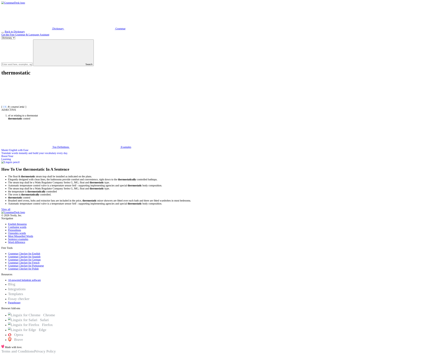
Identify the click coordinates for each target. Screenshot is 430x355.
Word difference (16, 242)
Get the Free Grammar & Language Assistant (25, 34)
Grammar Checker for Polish (23, 268)
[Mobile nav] (2, 32)
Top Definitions (61, 147)
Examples (125, 147)
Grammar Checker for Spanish (24, 256)
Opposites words (17, 233)
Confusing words (17, 227)
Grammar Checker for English (24, 253)
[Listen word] (26, 103)
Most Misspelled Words (20, 236)
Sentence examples (18, 239)
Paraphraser (14, 302)
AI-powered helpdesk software (24, 280)
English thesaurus (17, 224)
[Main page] (13, 2)
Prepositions (14, 230)
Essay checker (18, 299)
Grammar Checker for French (23, 262)
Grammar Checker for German (24, 259)
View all (5, 209)
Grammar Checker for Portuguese (26, 265)
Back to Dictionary (15, 31)
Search (88, 64)
